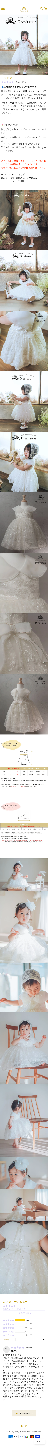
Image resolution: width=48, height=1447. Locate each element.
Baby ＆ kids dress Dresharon (27, 1431)
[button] (7, 82)
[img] (17, 1347)
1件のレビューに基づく (14, 1309)
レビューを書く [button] (23, 1313)
